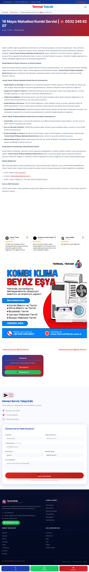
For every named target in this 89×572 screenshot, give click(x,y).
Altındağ (4, 553)
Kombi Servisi (19, 30)
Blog (47, 538)
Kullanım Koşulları (76, 561)
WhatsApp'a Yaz (24, 372)
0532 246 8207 (20, 172)
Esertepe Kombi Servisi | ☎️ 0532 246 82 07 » (73, 349)
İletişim (48, 544)
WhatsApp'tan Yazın (12, 522)
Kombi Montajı (50, 520)
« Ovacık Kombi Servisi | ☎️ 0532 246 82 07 (15, 349)
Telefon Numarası (51, 435)
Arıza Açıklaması (10, 460)
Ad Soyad (8, 435)
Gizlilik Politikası (50, 547)
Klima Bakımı (49, 517)
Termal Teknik (10, 561)
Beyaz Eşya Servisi (51, 511)
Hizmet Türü (9, 451)
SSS (47, 542)
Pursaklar (4, 550)
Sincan (4, 544)
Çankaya (4, 536)
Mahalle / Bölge (49, 451)
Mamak (4, 538)
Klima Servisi (49, 508)
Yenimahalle (5, 547)
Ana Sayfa (49, 533)
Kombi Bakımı (50, 514)
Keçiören (4, 533)
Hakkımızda (49, 536)
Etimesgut (5, 542)
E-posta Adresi (13, 443)
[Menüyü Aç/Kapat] (85, 7)
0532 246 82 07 (24, 367)
